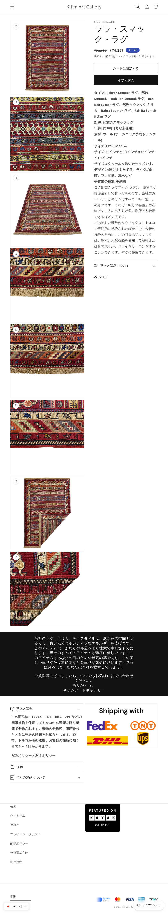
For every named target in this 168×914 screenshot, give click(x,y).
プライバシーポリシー (25, 834)
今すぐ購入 (126, 80)
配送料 (109, 56)
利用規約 (16, 862)
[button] (12, 6)
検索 (13, 806)
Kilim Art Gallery (130, 907)
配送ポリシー (21, 755)
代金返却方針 (19, 853)
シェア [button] (103, 277)
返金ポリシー (45, 755)
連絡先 (14, 825)
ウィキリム (17, 815)
